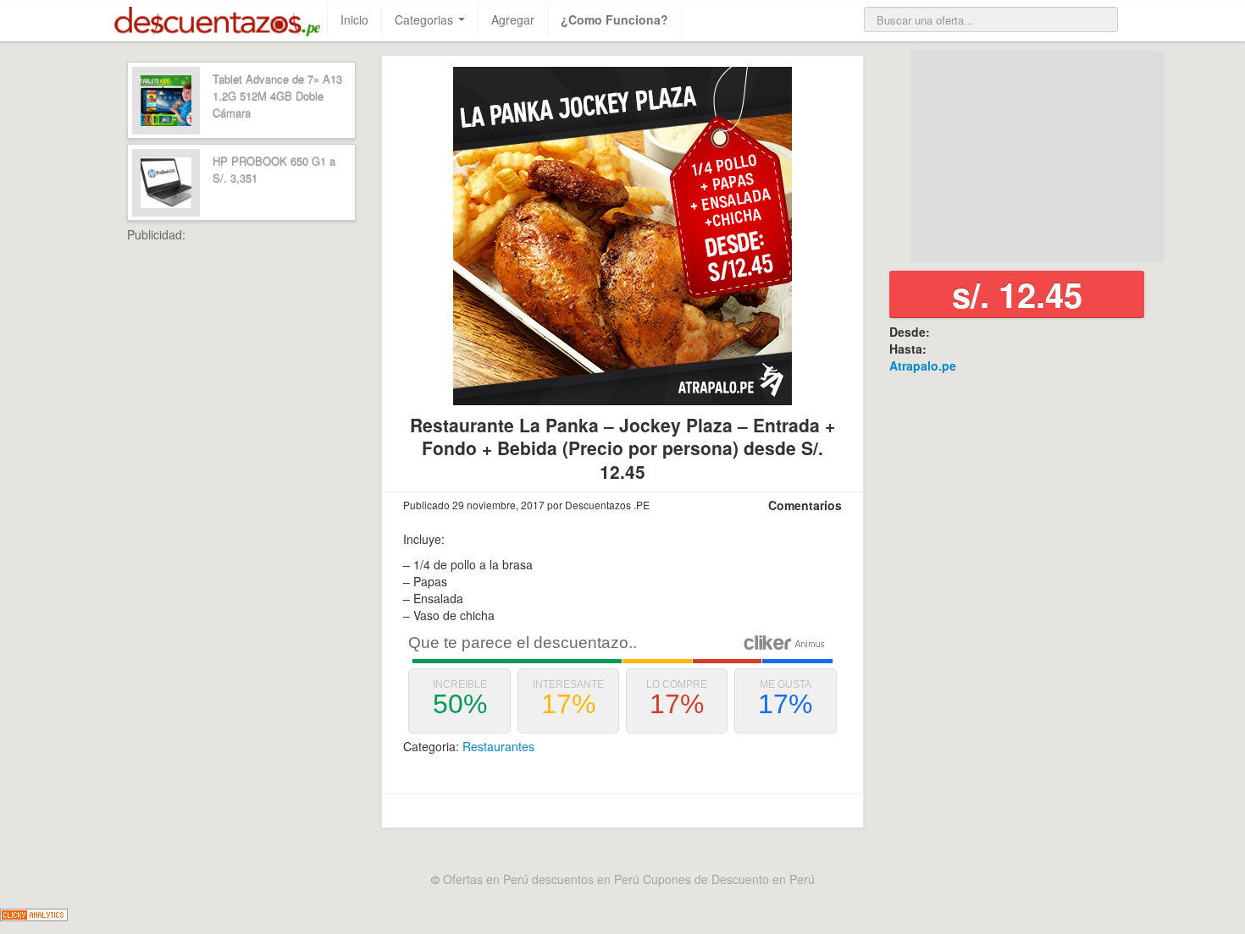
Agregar (512, 19)
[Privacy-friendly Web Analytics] (34, 912)
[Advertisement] (279, 496)
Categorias (425, 19)
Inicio (354, 19)
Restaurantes (498, 746)
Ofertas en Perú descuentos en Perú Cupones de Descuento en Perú (629, 879)
